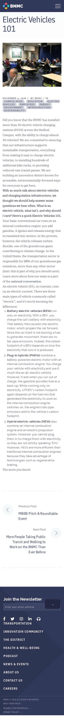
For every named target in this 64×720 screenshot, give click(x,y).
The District (14, 639)
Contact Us (13, 680)
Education (35, 101)
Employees (27, 104)
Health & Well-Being (21, 647)
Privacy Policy (11, 712)
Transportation (17, 623)
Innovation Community (23, 631)
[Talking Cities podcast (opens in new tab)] (38, 619)
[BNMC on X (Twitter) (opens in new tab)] (12, 619)
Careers (10, 688)
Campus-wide (13, 101)
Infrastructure (39, 107)
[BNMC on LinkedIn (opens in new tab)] (30, 619)
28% (27, 261)
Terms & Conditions (14, 715)
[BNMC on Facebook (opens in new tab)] (4, 619)
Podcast (10, 656)
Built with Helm (11, 703)
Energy (45, 104)
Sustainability (14, 110)
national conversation (26, 281)
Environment (13, 107)
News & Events (16, 664)
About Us (11, 672)
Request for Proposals (15, 708)
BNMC (38, 98)
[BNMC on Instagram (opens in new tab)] (21, 619)
